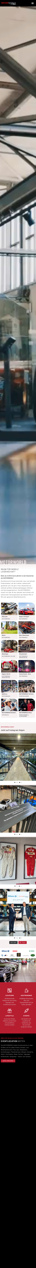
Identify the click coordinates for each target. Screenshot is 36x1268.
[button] (32, 3)
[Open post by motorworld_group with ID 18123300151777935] (18, 757)
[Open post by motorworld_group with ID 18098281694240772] (18, 861)
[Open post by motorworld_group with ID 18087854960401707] (18, 912)
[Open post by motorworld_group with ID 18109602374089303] (18, 809)
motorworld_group (17, 735)
